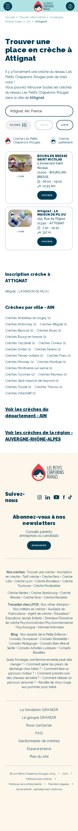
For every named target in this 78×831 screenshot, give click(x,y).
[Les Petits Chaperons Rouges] (39, 472)
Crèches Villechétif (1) (20, 393)
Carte (44, 125)
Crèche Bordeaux (47, 581)
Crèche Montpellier (46, 585)
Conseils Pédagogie (23, 643)
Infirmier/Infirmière (51, 627)
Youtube (56, 497)
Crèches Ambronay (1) (20, 324)
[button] (7, 6)
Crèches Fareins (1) (47, 349)
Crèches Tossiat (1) (18, 387)
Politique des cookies (39, 778)
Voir (21, 176)
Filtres (15, 125)
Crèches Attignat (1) (53, 324)
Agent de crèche (39, 613)
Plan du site (39, 756)
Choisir (47, 195)
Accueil (44, 6)
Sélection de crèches (70, 6)
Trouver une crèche (40, 572)
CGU (65, 773)
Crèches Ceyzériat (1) (20, 343)
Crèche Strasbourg (44, 593)
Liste (64, 125)
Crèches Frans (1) (59, 355)
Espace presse (39, 749)
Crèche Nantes (18, 593)
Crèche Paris (50, 576)
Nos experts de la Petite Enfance (42, 634)
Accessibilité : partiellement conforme (39, 789)
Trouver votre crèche (32, 17)
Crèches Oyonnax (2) (20, 374)
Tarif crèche (31, 576)
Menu (7, 6)
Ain (28, 21)
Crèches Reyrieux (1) (52, 374)
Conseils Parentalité (53, 639)
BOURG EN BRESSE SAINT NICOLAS (52, 157)
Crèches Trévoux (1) (48, 387)
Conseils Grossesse (23, 639)
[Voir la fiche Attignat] (20, 218)
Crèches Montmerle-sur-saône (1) (28, 368)
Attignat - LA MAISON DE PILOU (51, 212)
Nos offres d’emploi (54, 604)
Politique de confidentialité (25, 784)
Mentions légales (58, 784)
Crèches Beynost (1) (19, 330)
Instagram (40, 497)
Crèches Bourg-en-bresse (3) (25, 336)
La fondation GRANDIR (39, 710)
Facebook (64, 497)
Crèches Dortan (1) (18, 349)
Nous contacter (39, 725)
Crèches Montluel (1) (51, 362)
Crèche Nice (32, 597)
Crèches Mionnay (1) (19, 362)
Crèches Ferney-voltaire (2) (24, 355)
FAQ (39, 733)
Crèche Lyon (23, 581)
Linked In (47, 497)
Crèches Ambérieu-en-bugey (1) (27, 318)
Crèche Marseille (56, 597)
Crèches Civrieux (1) (52, 343)
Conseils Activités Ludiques (37, 648)
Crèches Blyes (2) (49, 330)
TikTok (70, 497)
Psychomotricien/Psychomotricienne (46, 622)
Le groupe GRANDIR (39, 717)
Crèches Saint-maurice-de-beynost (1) (31, 380)
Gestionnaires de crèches (39, 741)
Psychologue (25, 627)
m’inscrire (39, 545)
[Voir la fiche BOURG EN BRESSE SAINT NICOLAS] (20, 163)
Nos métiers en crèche (29, 609)
